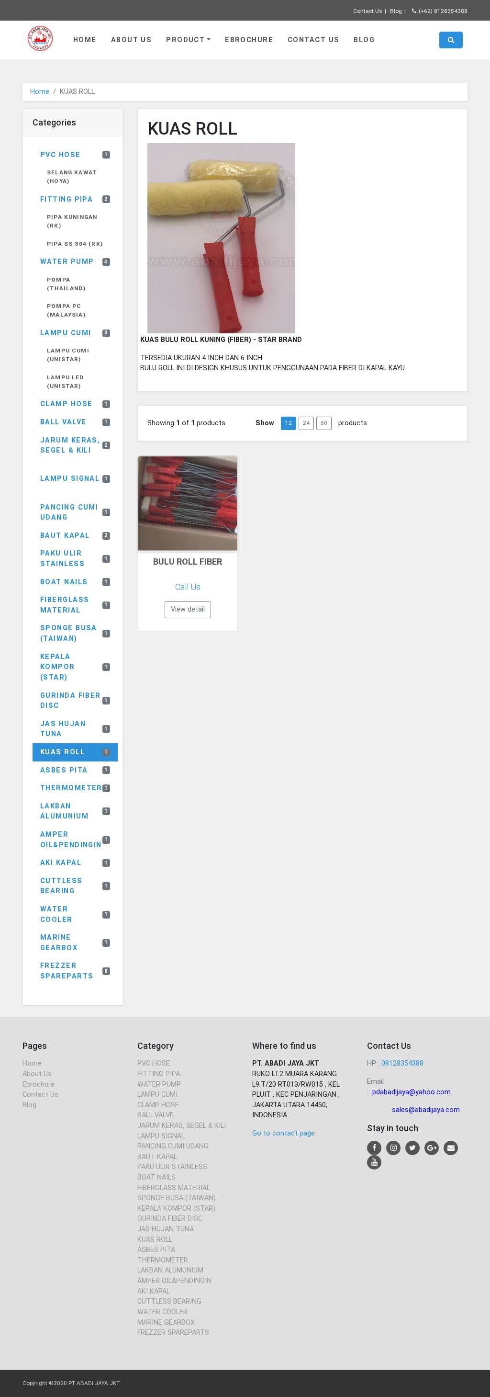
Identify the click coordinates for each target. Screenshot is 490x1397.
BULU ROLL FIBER (187, 562)
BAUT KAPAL (74, 536)
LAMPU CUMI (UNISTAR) (68, 355)
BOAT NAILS (74, 582)
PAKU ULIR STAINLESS (74, 558)
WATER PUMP (74, 262)
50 (324, 423)
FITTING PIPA (74, 199)
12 (288, 423)
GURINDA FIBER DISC (74, 701)
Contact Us (367, 11)
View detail (188, 609)
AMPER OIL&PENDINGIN (74, 839)
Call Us (187, 587)
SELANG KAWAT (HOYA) (72, 176)
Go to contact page (283, 1133)
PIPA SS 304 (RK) (75, 243)
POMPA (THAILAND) (66, 284)
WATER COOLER (74, 914)
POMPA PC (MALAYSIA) (66, 310)
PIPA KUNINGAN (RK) (72, 221)
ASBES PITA (74, 770)
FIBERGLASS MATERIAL (74, 605)
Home (85, 40)
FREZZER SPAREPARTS (74, 971)
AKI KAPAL (74, 863)
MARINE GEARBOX (74, 942)
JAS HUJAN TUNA (74, 729)
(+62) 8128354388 (443, 11)
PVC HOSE (74, 155)
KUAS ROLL (74, 752)
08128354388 (402, 1063)
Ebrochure (249, 40)
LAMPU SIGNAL (74, 479)
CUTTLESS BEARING (74, 886)
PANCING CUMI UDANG (74, 512)
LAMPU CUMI (74, 333)
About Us (131, 40)
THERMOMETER (74, 788)
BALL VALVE (74, 422)
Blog (396, 11)
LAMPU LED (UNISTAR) (65, 381)
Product (185, 40)
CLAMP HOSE (74, 404)
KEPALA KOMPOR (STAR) (74, 667)
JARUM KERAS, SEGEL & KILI (74, 445)
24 (306, 423)
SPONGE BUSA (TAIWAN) (74, 633)
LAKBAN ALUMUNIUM (74, 811)
